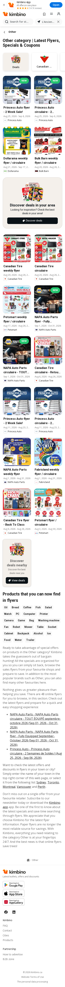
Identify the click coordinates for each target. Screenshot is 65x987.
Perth (41, 787)
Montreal (9, 787)
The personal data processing (32, 981)
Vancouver (24, 787)
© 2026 (32, 972)
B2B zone (8, 959)
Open (56, 5)
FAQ (5, 925)
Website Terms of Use (32, 977)
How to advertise (13, 954)
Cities (6, 935)
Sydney (41, 782)
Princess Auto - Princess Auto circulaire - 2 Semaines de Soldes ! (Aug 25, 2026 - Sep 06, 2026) (36, 753)
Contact (7, 930)
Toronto (53, 782)
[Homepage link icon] (28, 860)
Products (8, 940)
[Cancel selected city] (58, 22)
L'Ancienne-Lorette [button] (48, 22)
